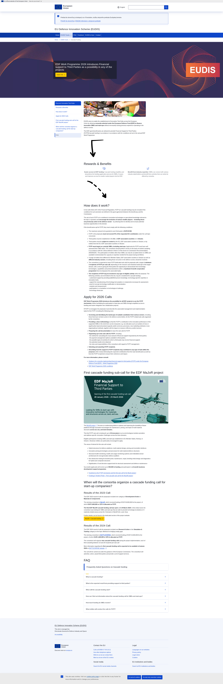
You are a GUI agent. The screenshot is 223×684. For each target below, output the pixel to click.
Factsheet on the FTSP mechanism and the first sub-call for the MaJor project (112, 473)
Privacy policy (136, 652)
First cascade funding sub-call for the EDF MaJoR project (67, 121)
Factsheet (81, 35)
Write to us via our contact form (102, 655)
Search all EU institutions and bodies (143, 666)
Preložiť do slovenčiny (67, 21)
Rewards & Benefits (62, 107)
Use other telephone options (102, 652)
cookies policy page (93, 676)
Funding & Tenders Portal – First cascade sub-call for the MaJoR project (111, 475)
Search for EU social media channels (104, 666)
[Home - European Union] (63, 7)
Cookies (134, 657)
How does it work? (61, 111)
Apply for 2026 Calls (62, 116)
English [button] (122, 7)
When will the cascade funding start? (98, 590)
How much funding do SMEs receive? (98, 602)
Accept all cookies (134, 677)
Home (57, 35)
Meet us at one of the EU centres (103, 657)
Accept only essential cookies (152, 677)
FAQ (74, 35)
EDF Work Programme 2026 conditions (101, 366)
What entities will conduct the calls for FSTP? (101, 609)
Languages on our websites (140, 649)
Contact (98, 35)
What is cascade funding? (94, 577)
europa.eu (69, 650)
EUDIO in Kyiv (89, 35)
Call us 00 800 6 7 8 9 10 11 (102, 649)
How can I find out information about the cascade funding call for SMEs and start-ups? (114, 596)
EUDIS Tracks (65, 35)
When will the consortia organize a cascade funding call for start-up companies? (66, 129)
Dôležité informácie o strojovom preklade (88, 21)
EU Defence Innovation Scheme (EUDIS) (70, 625)
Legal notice (136, 655)
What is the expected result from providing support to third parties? (108, 583)
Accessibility (58, 634)
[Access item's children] (71, 35)
